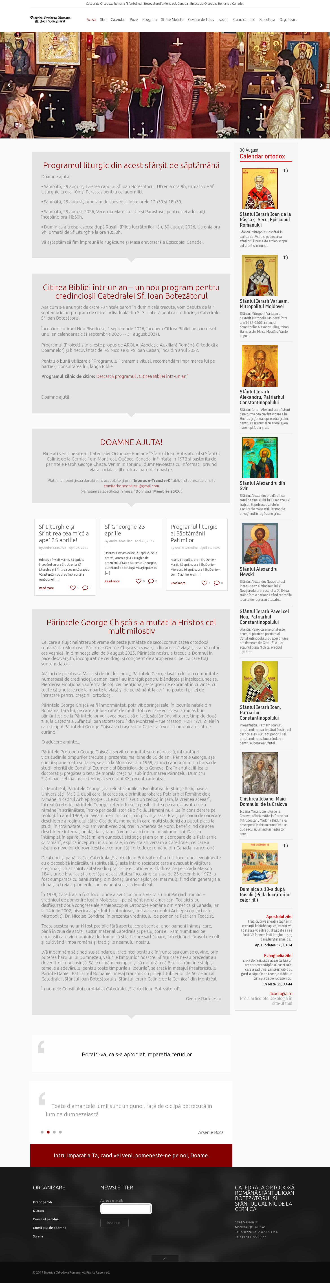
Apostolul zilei (279, 916)
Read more (46, 588)
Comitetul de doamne (49, 1228)
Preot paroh (42, 1202)
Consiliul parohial (46, 1219)
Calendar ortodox (262, 156)
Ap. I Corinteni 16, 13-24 (273, 945)
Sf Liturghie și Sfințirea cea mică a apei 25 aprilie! (64, 533)
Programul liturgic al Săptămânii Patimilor (194, 533)
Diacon (38, 1211)
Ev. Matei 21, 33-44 (278, 984)
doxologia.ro (280, 993)
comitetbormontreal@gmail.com (131, 486)
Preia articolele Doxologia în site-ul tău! (266, 1001)
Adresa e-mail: (111, 1200)
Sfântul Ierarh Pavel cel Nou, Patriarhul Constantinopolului (264, 617)
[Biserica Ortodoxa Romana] (50, 19)
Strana (38, 1236)
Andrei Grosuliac (54, 548)
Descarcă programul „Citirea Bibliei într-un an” (142, 376)
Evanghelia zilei (278, 955)
